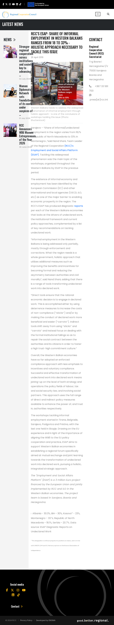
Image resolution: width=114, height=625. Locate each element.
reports (78, 206)
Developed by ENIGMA (45, 620)
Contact (15, 606)
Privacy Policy (26, 620)
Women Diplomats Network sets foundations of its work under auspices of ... (26, 100)
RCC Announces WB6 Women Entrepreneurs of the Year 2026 (27, 134)
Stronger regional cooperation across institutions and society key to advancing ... (26, 60)
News (8, 39)
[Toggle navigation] (97, 14)
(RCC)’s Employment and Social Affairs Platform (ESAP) (54, 150)
